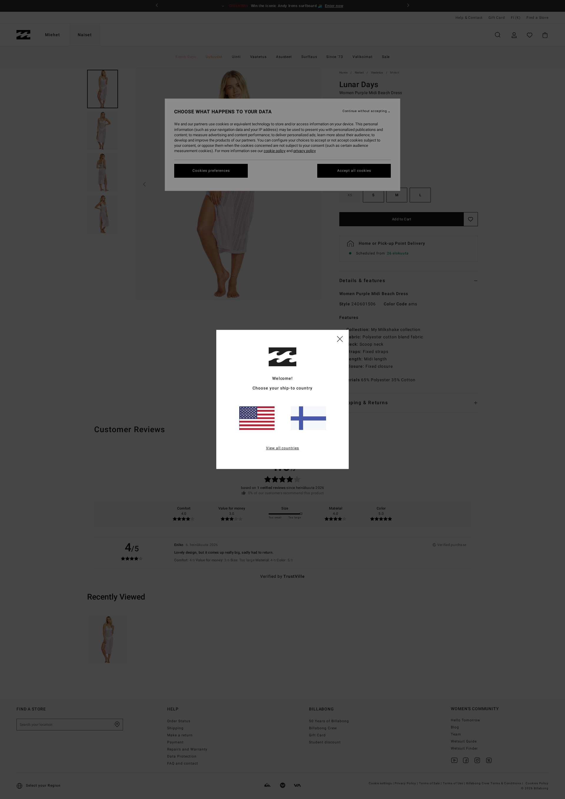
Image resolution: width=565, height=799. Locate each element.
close (340, 339)
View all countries (282, 448)
